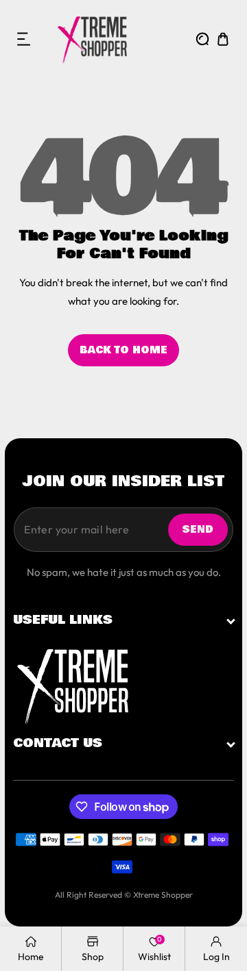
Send (197, 529)
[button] (24, 39)
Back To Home (123, 349)
